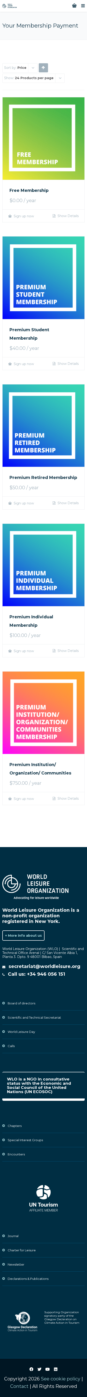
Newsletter (16, 1264)
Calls (11, 1046)
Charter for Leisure (22, 1250)
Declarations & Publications (28, 1279)
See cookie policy (60, 1379)
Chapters (15, 1126)
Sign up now (23, 216)
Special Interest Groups (25, 1140)
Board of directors (21, 1003)
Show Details (68, 216)
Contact (19, 1386)
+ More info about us (23, 935)
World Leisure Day (21, 1032)
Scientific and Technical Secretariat (34, 1017)
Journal (13, 1236)
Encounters (16, 1154)
